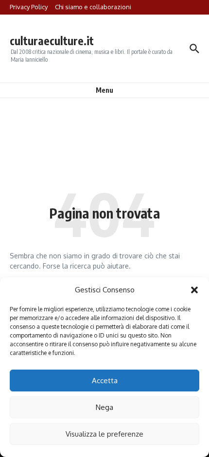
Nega (104, 407)
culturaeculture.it (52, 41)
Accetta (105, 380)
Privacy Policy (29, 7)
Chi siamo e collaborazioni (93, 7)
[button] (194, 290)
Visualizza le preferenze (104, 434)
